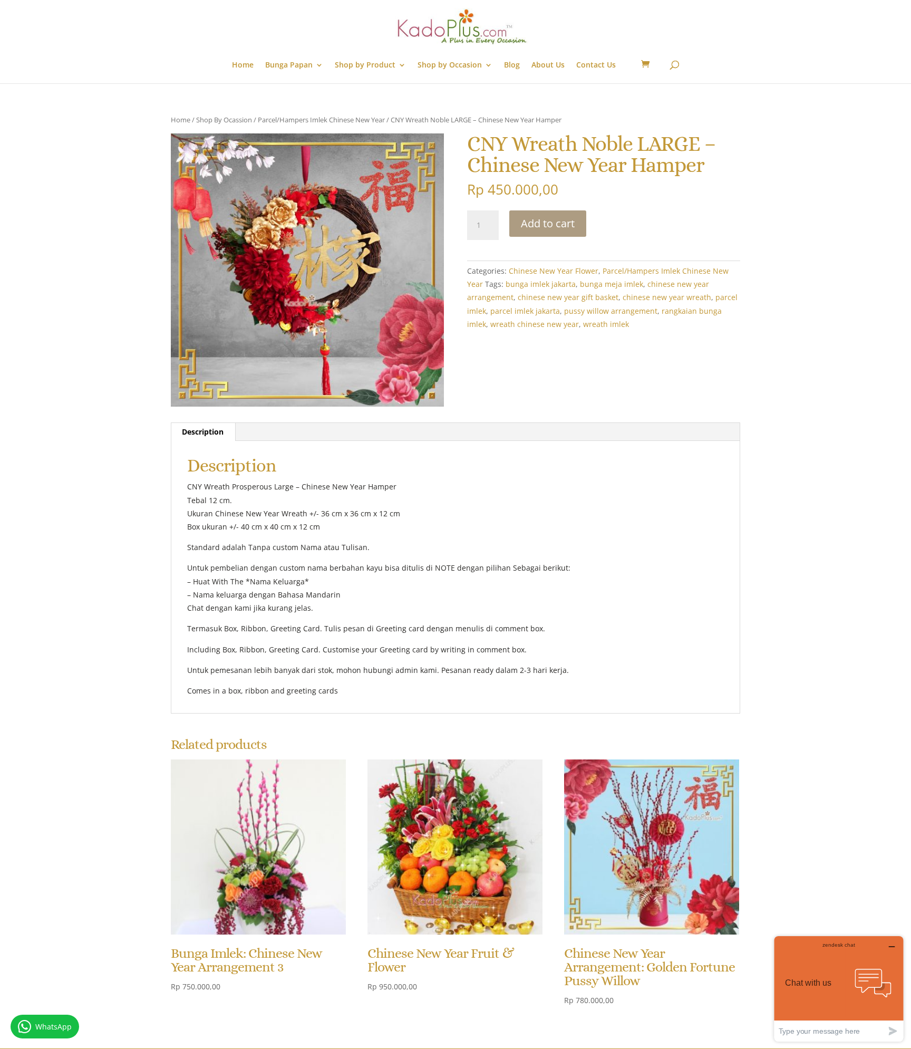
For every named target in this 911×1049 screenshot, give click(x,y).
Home (243, 65)
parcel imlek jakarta (525, 311)
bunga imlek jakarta (541, 284)
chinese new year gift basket (568, 297)
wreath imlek (606, 324)
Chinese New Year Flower (553, 271)
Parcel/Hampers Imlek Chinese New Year (321, 119)
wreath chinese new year (534, 324)
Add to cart (548, 223)
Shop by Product (365, 65)
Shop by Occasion (450, 65)
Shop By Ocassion (224, 119)
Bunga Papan (289, 65)
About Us (548, 65)
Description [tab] (203, 432)
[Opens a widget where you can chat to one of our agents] (838, 988)
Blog (512, 65)
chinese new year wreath (667, 297)
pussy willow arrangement (610, 311)
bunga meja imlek (611, 284)
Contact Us (596, 65)
